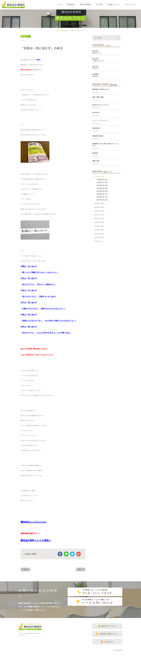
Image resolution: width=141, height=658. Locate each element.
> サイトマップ (23, 635)
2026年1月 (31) (102, 199)
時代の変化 (95, 112)
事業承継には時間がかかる (100, 89)
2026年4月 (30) (102, 191)
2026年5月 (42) (102, 188)
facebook (60, 554)
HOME (58, 30)
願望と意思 (95, 161)
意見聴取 (95, 153)
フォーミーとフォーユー (100, 120)
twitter (72, 554)
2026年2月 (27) (102, 196)
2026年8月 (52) (102, 179)
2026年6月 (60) (102, 185)
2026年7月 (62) (102, 182)
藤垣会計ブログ (64, 30)
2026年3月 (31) (102, 194)
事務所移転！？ (97, 128)
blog (25, 36)
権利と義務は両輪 (98, 97)
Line (66, 554)
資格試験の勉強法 (98, 136)
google (78, 554)
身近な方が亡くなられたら (100, 105)
